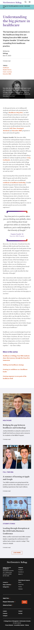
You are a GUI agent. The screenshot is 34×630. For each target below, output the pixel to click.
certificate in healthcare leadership (14, 182)
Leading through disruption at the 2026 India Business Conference (16, 531)
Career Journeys (7, 72)
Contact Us (5, 582)
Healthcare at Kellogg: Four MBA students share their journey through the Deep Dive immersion (16, 358)
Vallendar (20, 589)
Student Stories (7, 70)
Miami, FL (20, 574)
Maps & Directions (7, 584)
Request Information (8, 601)
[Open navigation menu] (29, 2)
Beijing (19, 582)
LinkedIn (5, 611)
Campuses (20, 567)
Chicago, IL (20, 569)
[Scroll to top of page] (31, 621)
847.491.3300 (6, 575)
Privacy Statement (9, 625)
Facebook (5, 613)
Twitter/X (20, 611)
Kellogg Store (6, 587)
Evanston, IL (21, 572)
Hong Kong (20, 584)
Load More (17, 552)
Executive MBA (7, 74)
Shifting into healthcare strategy (13, 365)
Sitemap (27, 625)
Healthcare (6, 67)
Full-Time (12, 128)
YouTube (20, 613)
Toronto (20, 586)
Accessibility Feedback (19, 625)
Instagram (5, 615)
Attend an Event (7, 605)
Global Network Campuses (24, 580)
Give (24, 602)
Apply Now (6, 598)
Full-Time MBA (8, 472)
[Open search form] (26, 2)
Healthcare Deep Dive (16, 112)
